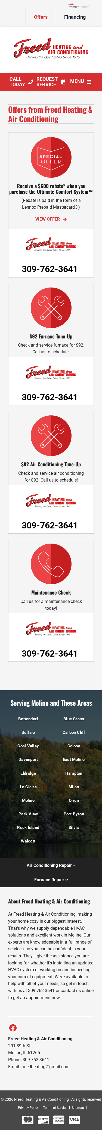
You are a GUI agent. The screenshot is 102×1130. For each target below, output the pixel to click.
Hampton (73, 773)
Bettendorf (28, 718)
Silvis (74, 827)
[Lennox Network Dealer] (81, 5)
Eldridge (28, 773)
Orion (74, 800)
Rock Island (28, 827)
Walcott (28, 841)
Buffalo (28, 732)
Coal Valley (28, 746)
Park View (28, 814)
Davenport (28, 759)
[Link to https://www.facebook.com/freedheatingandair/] (13, 1028)
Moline (28, 800)
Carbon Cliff (74, 732)
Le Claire (28, 786)
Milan (74, 786)
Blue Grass (73, 718)
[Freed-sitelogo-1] (51, 31)
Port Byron (74, 814)
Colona (73, 746)
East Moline (74, 759)
